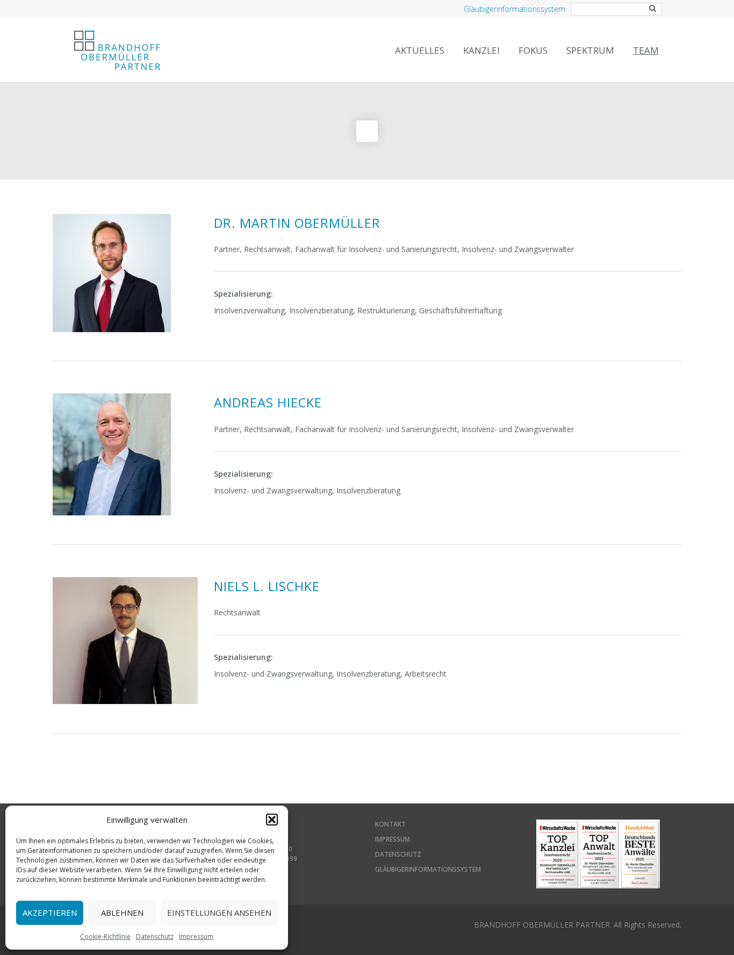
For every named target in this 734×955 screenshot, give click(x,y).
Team (646, 50)
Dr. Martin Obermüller (297, 223)
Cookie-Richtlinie (105, 936)
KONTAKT (390, 824)
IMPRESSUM (392, 839)
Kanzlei (481, 50)
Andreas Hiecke (268, 402)
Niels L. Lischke (267, 586)
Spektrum (590, 50)
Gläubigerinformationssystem (514, 9)
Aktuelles (419, 50)
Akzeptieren (50, 912)
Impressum (196, 936)
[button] (272, 819)
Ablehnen (122, 912)
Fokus (533, 50)
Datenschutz (155, 936)
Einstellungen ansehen (219, 912)
